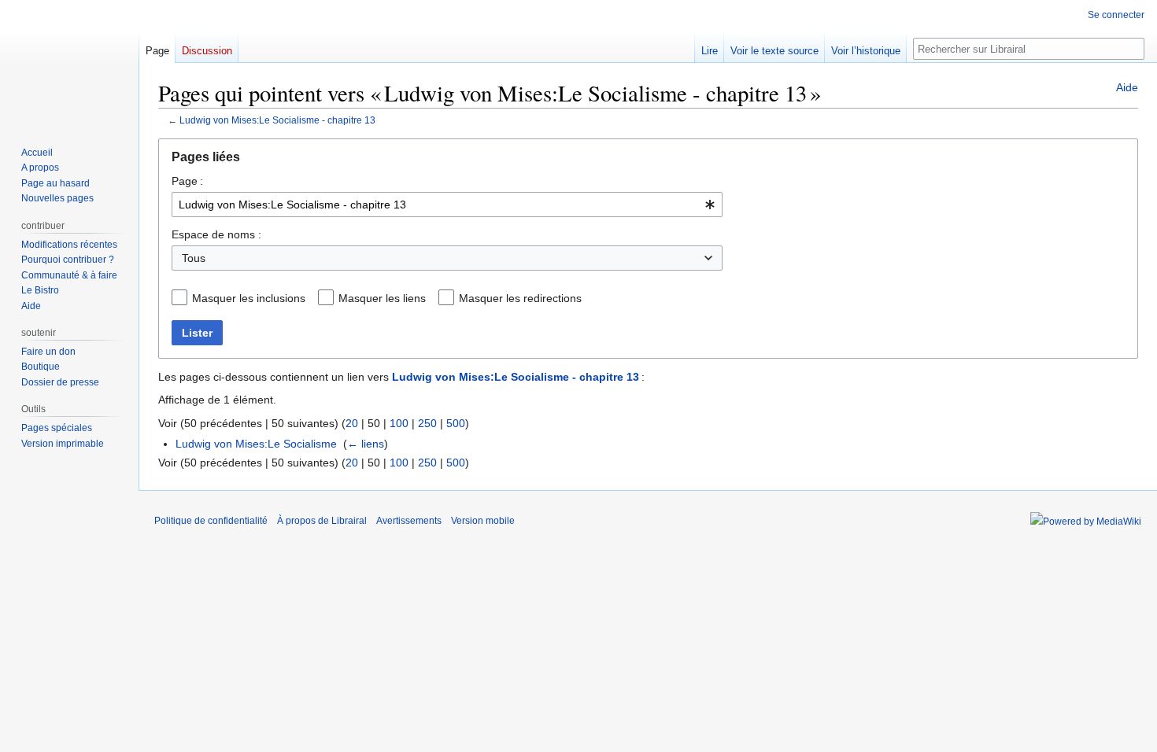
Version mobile (483, 520)
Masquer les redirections (520, 298)
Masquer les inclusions (248, 298)
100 (399, 423)
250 (427, 423)
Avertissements (409, 520)
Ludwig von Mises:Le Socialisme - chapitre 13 (277, 120)
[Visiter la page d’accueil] (69, 63)
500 (455, 423)
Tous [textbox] (193, 258)
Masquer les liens (382, 298)
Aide (1127, 87)
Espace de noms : (216, 234)
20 (352, 423)
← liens (365, 443)
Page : (187, 181)
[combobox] (447, 204)
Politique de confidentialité (211, 520)
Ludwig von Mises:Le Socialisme (256, 443)
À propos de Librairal (322, 520)
